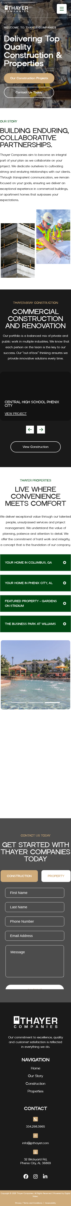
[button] (30, 430)
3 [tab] (52, 702)
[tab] (19, 876)
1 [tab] (18, 702)
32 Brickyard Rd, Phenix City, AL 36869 (35, 1161)
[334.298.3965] (35, 1119)
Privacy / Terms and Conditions (28, 1203)
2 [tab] (35, 702)
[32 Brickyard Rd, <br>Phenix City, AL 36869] (35, 1152)
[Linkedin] (45, 1176)
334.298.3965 (35, 1126)
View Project (16, 413)
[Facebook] (25, 1176)
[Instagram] (35, 1176)
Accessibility (50, 1203)
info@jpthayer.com (35, 1143)
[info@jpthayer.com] (35, 1135)
